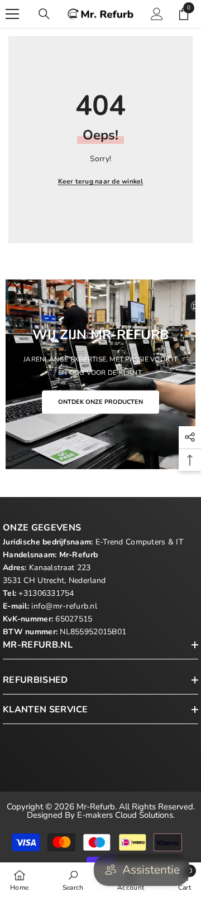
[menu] (12, 14)
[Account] (157, 14)
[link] (73, 880)
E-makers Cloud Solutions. (126, 815)
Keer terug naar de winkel (100, 181)
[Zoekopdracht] (44, 14)
